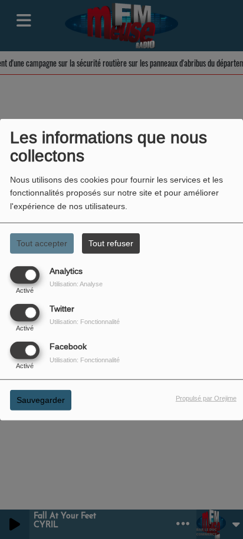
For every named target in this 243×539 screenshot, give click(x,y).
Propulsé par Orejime (206, 398)
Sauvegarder (41, 400)
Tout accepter (42, 242)
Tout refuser (110, 242)
